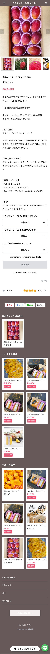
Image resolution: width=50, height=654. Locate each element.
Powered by (22, 629)
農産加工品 (7, 601)
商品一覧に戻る (25, 613)
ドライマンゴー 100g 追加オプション (20, 216)
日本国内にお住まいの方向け (25, 272)
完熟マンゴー (7, 585)
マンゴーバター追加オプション (17, 243)
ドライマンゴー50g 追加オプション (19, 230)
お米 (4, 593)
